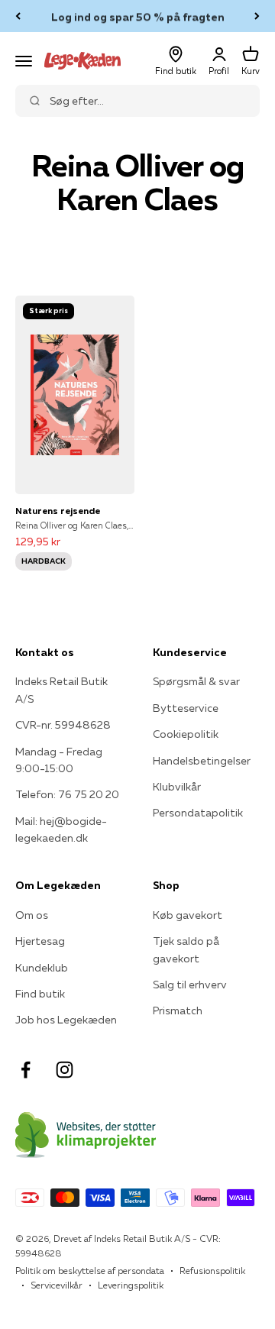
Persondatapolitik (198, 813)
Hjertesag (40, 941)
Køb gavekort (187, 915)
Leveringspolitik (130, 1285)
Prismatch (177, 1010)
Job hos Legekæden (66, 1020)
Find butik (40, 994)
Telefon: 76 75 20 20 (67, 794)
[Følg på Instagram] (64, 1069)
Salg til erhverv (190, 984)
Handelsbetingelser (202, 761)
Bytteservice (185, 708)
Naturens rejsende (57, 510)
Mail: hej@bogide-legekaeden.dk (61, 829)
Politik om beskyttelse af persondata (89, 1270)
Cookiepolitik (185, 734)
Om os (31, 915)
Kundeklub (41, 968)
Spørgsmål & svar (196, 681)
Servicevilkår (56, 1285)
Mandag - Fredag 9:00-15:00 (58, 760)
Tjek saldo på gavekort (186, 949)
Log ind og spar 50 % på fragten (138, 16)
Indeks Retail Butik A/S (61, 689)
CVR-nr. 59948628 (63, 725)
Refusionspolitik (212, 1270)
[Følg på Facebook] (25, 1069)
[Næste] (257, 16)
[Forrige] (18, 16)
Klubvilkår (177, 787)
